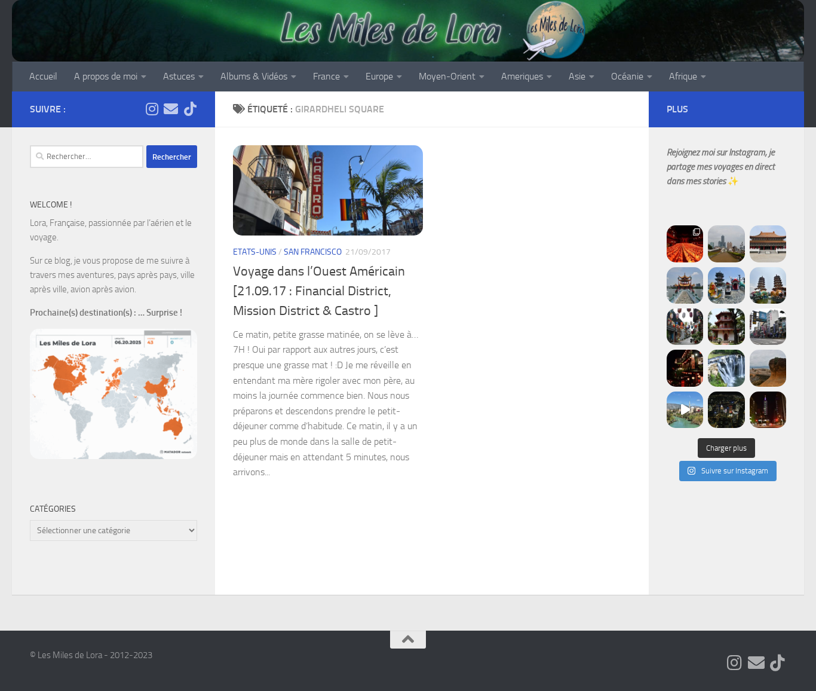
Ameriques (522, 76)
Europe (379, 76)
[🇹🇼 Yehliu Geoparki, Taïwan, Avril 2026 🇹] (768, 368)
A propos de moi (105, 76)
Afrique (683, 76)
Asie (577, 76)
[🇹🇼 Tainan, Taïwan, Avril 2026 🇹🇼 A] (726, 326)
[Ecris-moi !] (171, 109)
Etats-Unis (255, 252)
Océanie (627, 76)
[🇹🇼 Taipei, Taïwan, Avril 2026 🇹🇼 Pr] (726, 410)
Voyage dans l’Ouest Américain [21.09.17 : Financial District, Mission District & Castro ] (319, 291)
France (326, 76)
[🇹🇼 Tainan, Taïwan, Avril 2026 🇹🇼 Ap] (768, 326)
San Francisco (313, 252)
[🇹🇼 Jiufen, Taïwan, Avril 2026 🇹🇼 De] (685, 368)
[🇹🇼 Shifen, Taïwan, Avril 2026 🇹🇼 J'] (726, 368)
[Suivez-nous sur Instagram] (152, 109)
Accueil (43, 76)
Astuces (179, 76)
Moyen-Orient (447, 76)
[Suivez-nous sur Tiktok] (190, 109)
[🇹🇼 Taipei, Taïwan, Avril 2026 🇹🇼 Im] (768, 410)
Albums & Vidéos (253, 76)
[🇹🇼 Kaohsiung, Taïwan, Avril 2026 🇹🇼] (685, 243)
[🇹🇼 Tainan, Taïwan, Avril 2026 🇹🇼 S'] (685, 326)
